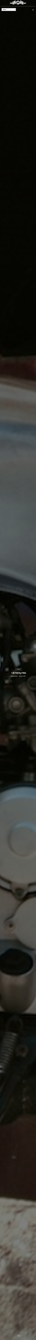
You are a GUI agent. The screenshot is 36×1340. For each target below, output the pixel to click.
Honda (18, 669)
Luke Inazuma (14, 676)
